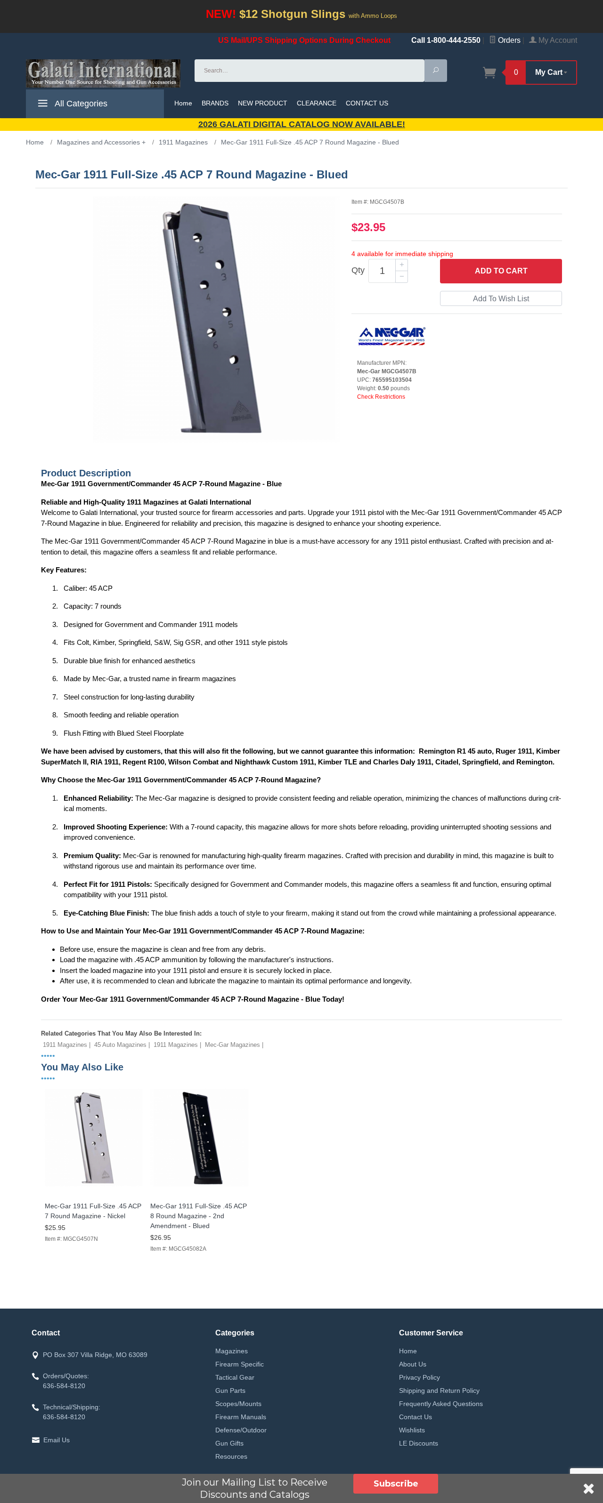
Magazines (231, 1351)
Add (501, 271)
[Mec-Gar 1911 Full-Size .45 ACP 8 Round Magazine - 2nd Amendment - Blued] (199, 1187)
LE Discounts (418, 1443)
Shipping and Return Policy (439, 1390)
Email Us (56, 1440)
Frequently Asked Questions (441, 1403)
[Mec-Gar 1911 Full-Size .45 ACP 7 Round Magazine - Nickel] (94, 1187)
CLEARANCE (316, 103)
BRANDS (215, 103)
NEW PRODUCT (262, 103)
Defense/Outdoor (241, 1430)
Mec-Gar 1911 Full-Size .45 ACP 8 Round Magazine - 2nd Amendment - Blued (198, 1216)
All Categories (80, 103)
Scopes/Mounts (238, 1403)
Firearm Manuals (240, 1417)
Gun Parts (230, 1390)
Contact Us (415, 1417)
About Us (412, 1364)
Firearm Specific (239, 1364)
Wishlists (412, 1430)
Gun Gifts (229, 1443)
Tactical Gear (234, 1377)
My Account (557, 40)
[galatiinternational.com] (104, 73)
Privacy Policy (419, 1377)
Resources (231, 1456)
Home (183, 103)
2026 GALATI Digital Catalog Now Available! (301, 124)
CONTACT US (367, 103)
